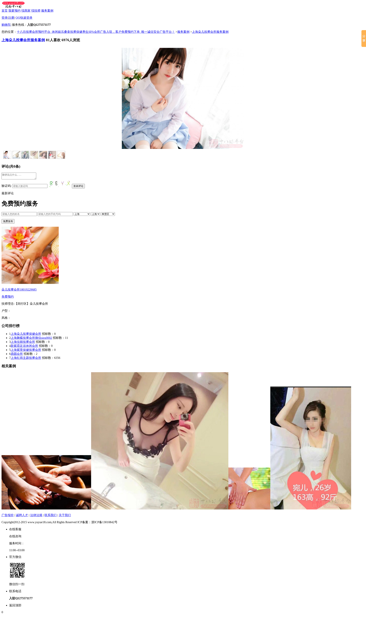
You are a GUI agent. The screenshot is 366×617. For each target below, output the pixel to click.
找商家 (25, 10)
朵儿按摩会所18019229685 (19, 289)
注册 (11, 17)
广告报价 (8, 515)
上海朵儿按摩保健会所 (26, 333)
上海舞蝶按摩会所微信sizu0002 (31, 337)
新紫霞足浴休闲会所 (24, 345)
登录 (5, 17)
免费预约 (8, 296)
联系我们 (50, 515)
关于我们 (65, 515)
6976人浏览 (71, 40)
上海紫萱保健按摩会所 (26, 349)
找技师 (35, 10)
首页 (5, 10)
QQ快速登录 (24, 17)
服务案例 (47, 10)
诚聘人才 (22, 515)
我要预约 (14, 10)
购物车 (6, 24)
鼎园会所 (17, 353)
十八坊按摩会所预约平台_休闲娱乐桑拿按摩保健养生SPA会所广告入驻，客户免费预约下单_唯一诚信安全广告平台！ (96, 31)
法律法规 (36, 515)
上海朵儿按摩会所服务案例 (210, 31)
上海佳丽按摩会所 (23, 341)
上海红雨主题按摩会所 (26, 357)
